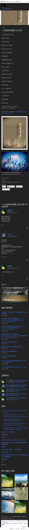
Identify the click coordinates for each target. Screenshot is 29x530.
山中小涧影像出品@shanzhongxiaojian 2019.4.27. (13, 367)
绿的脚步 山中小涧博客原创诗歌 (9, 351)
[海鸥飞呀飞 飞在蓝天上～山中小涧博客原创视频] (21, 506)
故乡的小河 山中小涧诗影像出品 (9, 356)
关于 (2, 461)
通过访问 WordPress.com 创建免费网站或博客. (10, 516)
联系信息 (3, 464)
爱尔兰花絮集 (4, 452)
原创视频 (3, 437)
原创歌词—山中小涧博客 (7, 432)
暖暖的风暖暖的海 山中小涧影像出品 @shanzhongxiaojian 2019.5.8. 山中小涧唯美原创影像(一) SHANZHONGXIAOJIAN (14, 336)
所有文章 (3, 446)
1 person (8, 256)
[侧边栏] (14, 304)
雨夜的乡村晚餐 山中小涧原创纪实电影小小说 (12, 346)
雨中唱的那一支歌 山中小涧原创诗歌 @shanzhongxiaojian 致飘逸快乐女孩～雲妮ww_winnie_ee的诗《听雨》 (12, 320)
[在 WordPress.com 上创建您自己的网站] (14, 1)
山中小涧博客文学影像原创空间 (6, 8)
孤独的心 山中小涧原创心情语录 (9, 342)
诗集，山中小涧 (16, 182)
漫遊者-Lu (10, 234)
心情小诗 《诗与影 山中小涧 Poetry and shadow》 (13, 440)
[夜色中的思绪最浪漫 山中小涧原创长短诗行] (7, 480)
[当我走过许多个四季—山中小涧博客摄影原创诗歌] (7, 493)
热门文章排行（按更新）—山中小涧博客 (11, 449)
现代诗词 (4, 182)
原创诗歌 (3, 28)
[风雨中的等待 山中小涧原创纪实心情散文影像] (21, 493)
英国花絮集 (4, 459)
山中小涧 (3, 180)
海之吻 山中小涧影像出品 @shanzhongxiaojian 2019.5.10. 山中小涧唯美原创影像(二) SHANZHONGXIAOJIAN (13, 328)
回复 (27, 228)
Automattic (11, 518)
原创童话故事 (4, 434)
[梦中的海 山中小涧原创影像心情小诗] (7, 506)
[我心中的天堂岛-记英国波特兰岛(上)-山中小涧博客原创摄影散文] (21, 480)
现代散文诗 (9, 182)
